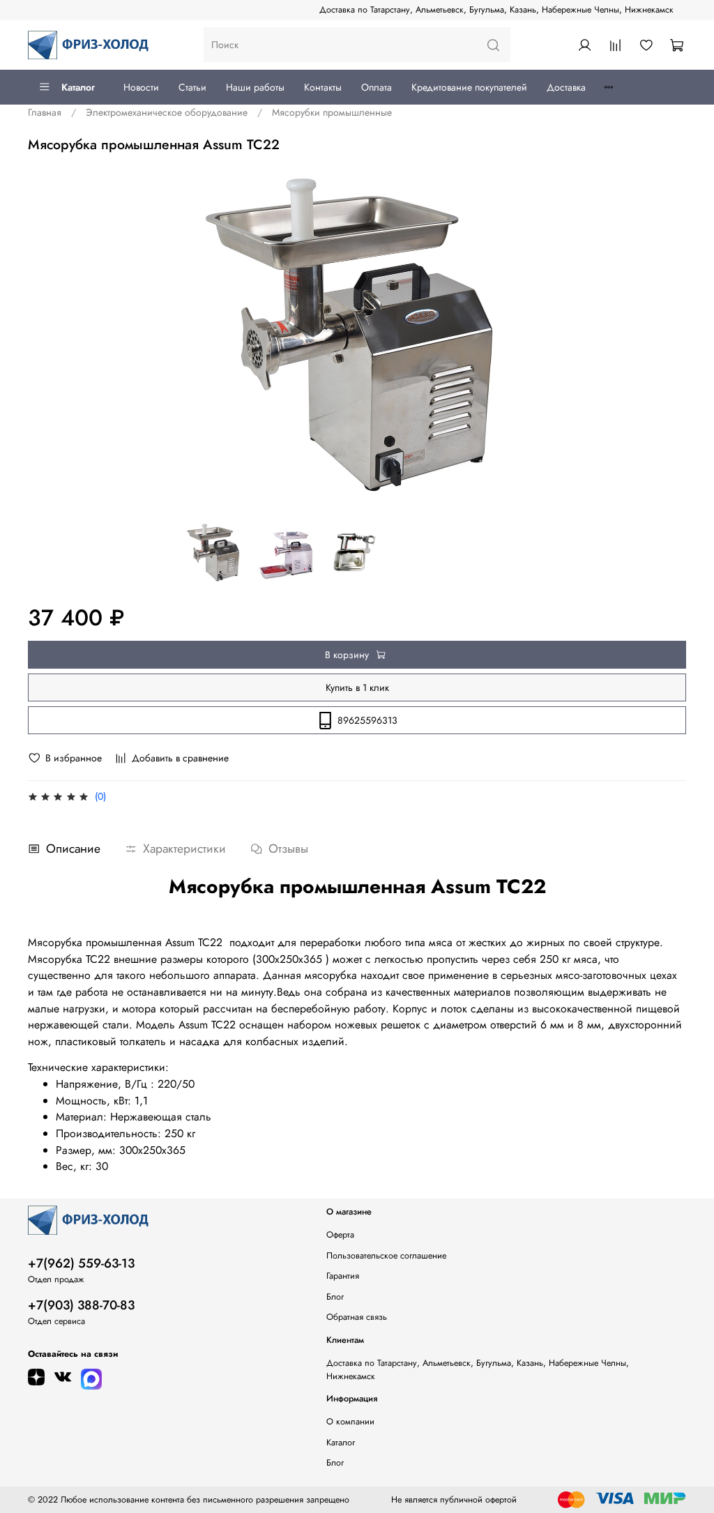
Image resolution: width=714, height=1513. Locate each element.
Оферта (340, 1235)
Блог (335, 1297)
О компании (350, 1421)
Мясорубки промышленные (332, 112)
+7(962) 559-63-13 (81, 1263)
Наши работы (255, 87)
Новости (141, 87)
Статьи (192, 87)
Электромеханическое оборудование (167, 112)
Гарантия (342, 1276)
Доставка (566, 87)
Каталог (78, 87)
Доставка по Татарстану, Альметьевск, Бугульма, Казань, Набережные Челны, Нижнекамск (496, 9)
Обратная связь (356, 1317)
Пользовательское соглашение (386, 1255)
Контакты (323, 87)
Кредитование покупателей (469, 87)
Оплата (376, 87)
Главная (44, 112)
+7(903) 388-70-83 (81, 1305)
